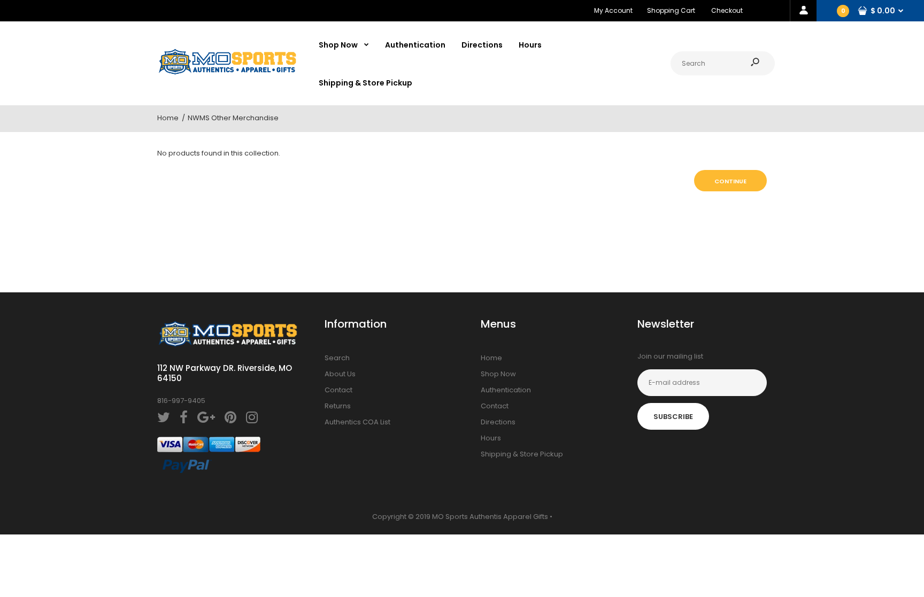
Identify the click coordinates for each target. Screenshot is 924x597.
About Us (340, 374)
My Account (613, 10)
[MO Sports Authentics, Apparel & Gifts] (227, 72)
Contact (338, 390)
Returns (338, 406)
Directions (498, 422)
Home (491, 358)
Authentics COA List (357, 422)
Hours (491, 438)
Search (337, 358)
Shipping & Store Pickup (522, 454)
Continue (730, 181)
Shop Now (498, 374)
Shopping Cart (671, 10)
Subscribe (673, 417)
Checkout (727, 10)
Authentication (506, 390)
